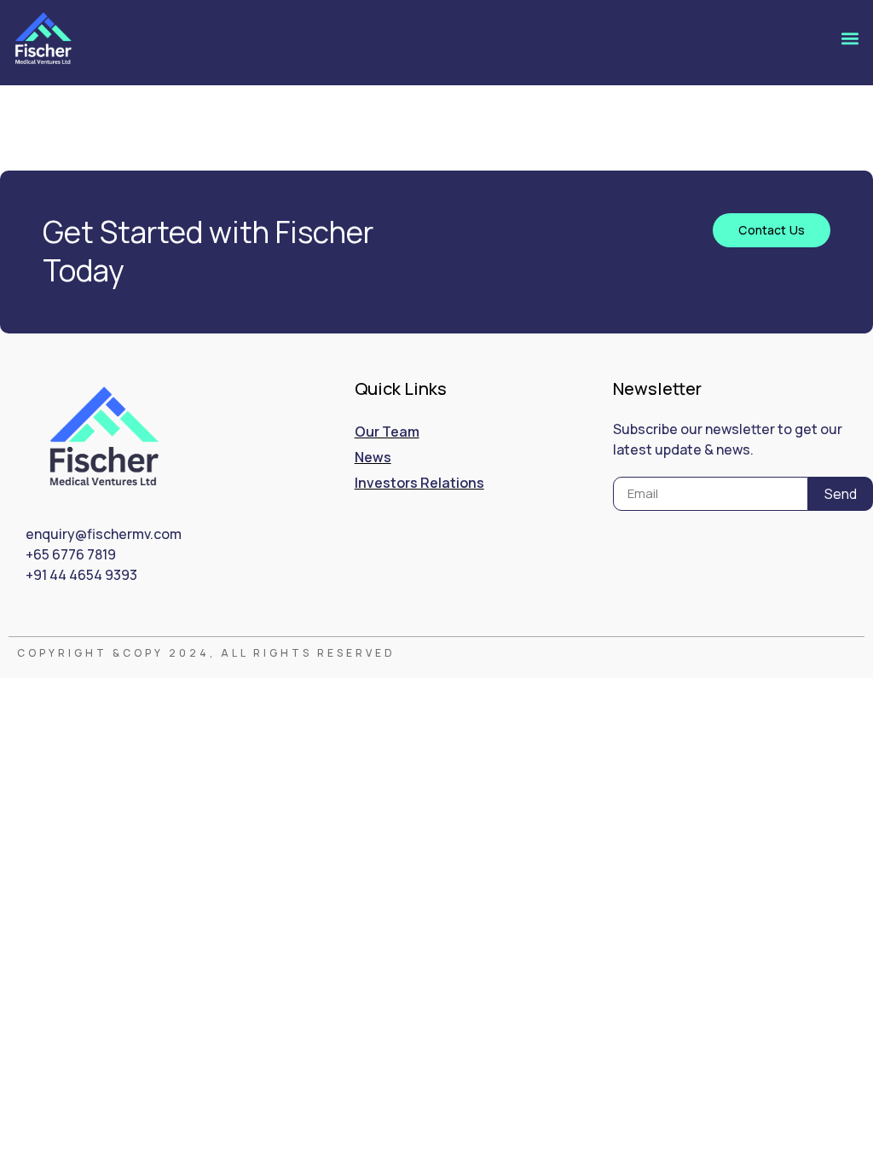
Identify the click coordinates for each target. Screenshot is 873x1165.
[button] (850, 38)
